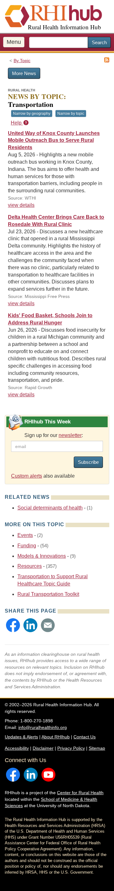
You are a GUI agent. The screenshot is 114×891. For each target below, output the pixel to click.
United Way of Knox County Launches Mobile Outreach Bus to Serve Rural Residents (54, 140)
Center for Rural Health (80, 792)
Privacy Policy (71, 748)
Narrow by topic (70, 113)
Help (17, 122)
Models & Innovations (41, 556)
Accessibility (17, 748)
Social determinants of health (50, 507)
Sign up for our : (53, 435)
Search (99, 42)
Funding (26, 545)
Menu (14, 42)
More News (24, 73)
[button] (13, 625)
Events (25, 535)
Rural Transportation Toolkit (48, 594)
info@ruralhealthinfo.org (42, 727)
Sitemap (97, 748)
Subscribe (88, 462)
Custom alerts (26, 476)
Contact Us (84, 736)
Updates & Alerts (21, 736)
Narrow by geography (31, 113)
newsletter (70, 435)
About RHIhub (55, 736)
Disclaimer (43, 748)
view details (21, 205)
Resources (29, 566)
